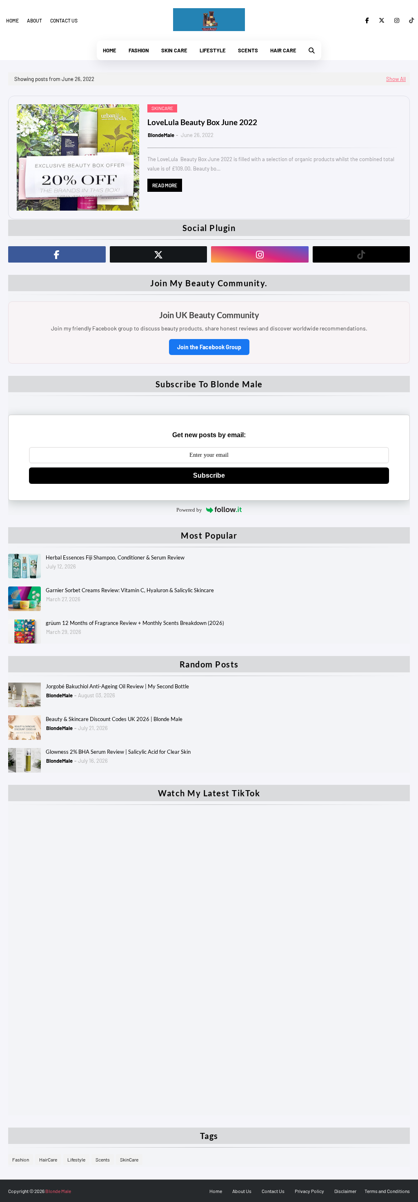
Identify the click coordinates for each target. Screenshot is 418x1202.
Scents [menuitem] (248, 50)
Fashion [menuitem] (139, 50)
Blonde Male (58, 1191)
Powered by (189, 510)
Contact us (64, 20)
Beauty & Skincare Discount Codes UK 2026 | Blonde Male (114, 719)
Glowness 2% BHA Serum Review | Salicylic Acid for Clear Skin (118, 751)
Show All (396, 79)
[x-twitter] (381, 20)
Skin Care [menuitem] (174, 50)
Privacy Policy (309, 1191)
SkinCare (129, 1159)
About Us (241, 1191)
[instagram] (396, 20)
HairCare (48, 1159)
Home (12, 20)
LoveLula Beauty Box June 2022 (202, 122)
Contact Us (273, 1191)
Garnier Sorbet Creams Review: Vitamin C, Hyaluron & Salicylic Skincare (130, 590)
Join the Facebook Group (209, 347)
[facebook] (367, 20)
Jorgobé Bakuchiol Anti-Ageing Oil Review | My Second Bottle (117, 686)
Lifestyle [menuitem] (213, 50)
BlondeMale (161, 135)
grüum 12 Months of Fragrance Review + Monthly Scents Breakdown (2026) (135, 623)
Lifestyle (76, 1159)
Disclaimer (345, 1191)
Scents (103, 1159)
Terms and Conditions (387, 1191)
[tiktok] (410, 20)
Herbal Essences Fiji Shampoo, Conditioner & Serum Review (115, 557)
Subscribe (209, 475)
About (34, 20)
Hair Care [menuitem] (283, 50)
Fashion (20, 1159)
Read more (164, 185)
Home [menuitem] (109, 50)
